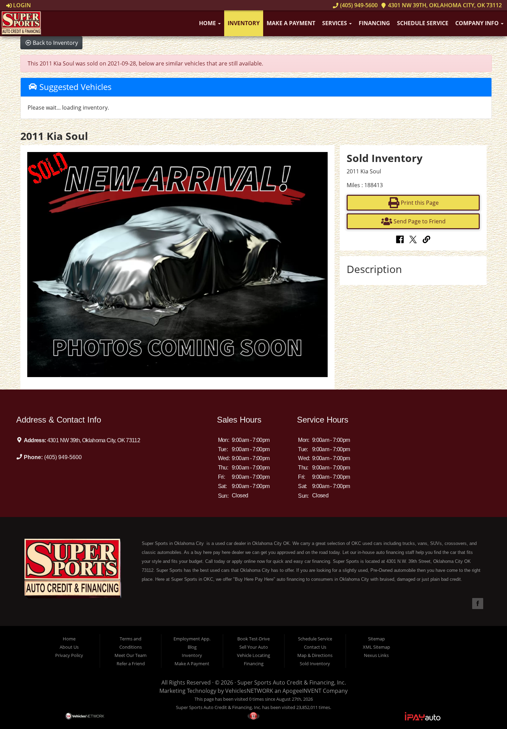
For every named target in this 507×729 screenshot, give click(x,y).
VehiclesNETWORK (249, 691)
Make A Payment (291, 23)
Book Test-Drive (253, 639)
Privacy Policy (69, 655)
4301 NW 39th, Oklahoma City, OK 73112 (444, 5)
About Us (69, 647)
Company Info (477, 23)
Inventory (244, 23)
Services (335, 23)
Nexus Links (376, 655)
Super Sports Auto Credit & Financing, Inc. (291, 682)
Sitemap (376, 639)
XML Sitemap (376, 647)
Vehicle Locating (253, 655)
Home (208, 23)
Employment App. (191, 639)
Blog (192, 647)
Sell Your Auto (253, 647)
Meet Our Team (131, 655)
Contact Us (315, 647)
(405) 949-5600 (358, 5)
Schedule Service (422, 23)
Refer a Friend (131, 663)
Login (21, 5)
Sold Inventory (315, 663)
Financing (374, 23)
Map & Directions (314, 655)
